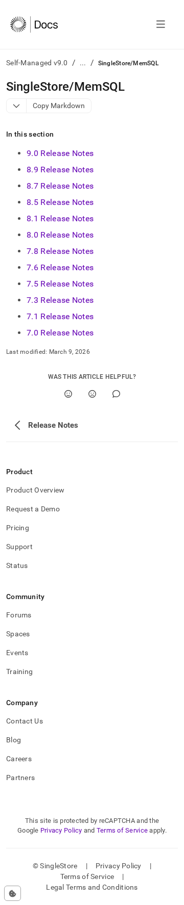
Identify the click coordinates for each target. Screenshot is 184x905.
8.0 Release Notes (60, 235)
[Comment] (116, 394)
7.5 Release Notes (60, 284)
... (83, 63)
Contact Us (24, 721)
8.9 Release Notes (60, 169)
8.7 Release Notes (60, 186)
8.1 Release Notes (60, 218)
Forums (19, 615)
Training (19, 671)
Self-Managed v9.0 (37, 63)
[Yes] (68, 394)
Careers (19, 759)
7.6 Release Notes (60, 267)
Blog (13, 740)
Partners (20, 777)
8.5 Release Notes (60, 202)
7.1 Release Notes (60, 316)
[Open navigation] (161, 24)
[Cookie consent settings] (12, 893)
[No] (92, 394)
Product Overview (35, 490)
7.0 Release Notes (60, 333)
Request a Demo (33, 509)
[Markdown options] (17, 106)
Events (17, 653)
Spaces (18, 634)
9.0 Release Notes (60, 153)
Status (17, 565)
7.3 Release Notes (60, 300)
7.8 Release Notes (60, 251)
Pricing (17, 528)
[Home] (34, 24)
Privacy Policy (61, 830)
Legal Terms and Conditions (91, 887)
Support (19, 546)
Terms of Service (122, 830)
